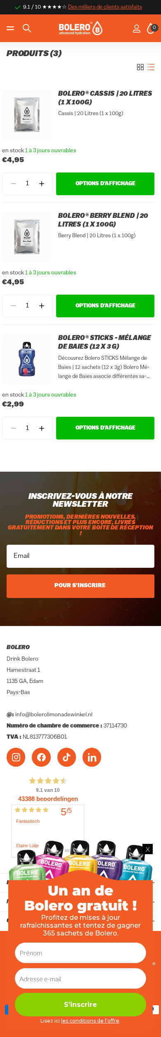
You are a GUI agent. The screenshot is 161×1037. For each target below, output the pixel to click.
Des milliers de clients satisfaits (105, 7)
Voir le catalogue (11, 28)
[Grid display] (140, 67)
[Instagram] (16, 757)
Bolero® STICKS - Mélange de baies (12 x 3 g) (104, 342)
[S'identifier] (136, 28)
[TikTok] (66, 757)
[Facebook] (41, 757)
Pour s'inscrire (80, 586)
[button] (41, 183)
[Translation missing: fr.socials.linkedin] (92, 757)
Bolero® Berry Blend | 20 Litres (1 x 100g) (103, 220)
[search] (27, 28)
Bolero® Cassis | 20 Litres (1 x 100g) (105, 98)
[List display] (151, 67)
